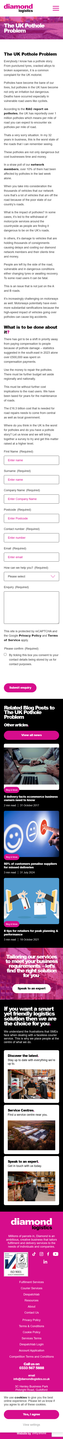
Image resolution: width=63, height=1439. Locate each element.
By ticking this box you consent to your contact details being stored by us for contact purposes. (33, 659)
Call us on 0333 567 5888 (31, 1365)
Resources (31, 1300)
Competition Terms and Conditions (31, 1356)
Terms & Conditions (31, 1326)
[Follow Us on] (34, 1254)
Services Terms (32, 1338)
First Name (18, 451)
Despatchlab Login (32, 1344)
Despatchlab (31, 1294)
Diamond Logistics (18, 8)
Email (15, 548)
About (31, 1306)
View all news (31, 735)
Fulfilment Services (31, 1282)
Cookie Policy (31, 1332)
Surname (17, 471)
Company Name (22, 490)
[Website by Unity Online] (39, 1433)
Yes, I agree (31, 1414)
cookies (21, 1397)
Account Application (31, 1350)
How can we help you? (26, 567)
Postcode (17, 509)
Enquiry (16, 587)
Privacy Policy (30, 635)
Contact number (22, 529)
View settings (31, 1424)
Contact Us (31, 1312)
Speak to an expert (31, 988)
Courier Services (31, 1288)
